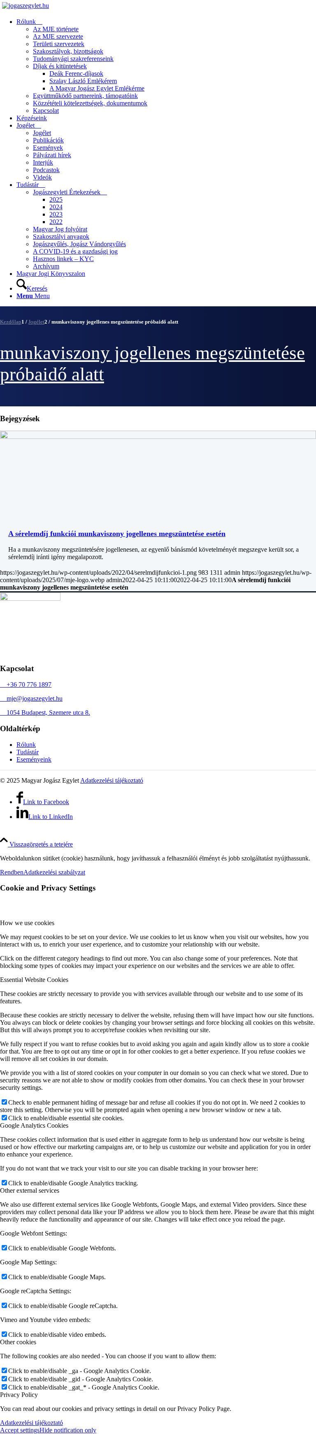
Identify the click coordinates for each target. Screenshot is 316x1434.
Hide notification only (68, 1430)
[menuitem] (166, 66)
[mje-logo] (25, 5)
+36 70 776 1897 (25, 684)
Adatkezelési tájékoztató (111, 780)
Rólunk (26, 744)
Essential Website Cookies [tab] (34, 979)
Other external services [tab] (29, 1190)
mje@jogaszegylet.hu (31, 698)
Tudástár (27, 751)
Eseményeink (33, 759)
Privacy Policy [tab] (19, 1394)
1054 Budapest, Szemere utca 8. (45, 712)
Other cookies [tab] (18, 1341)
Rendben (11, 872)
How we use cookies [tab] (27, 922)
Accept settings (20, 1430)
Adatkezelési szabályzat (54, 872)
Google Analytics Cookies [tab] (34, 1125)
